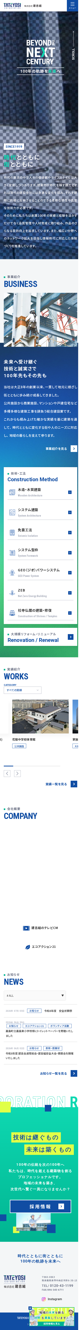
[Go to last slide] (7, 773)
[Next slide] (17, 773)
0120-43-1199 (61, 1286)
